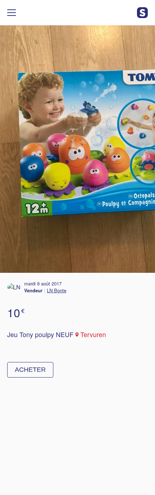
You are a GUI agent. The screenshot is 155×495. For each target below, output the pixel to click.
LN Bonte (56, 290)
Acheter (30, 369)
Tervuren (93, 334)
